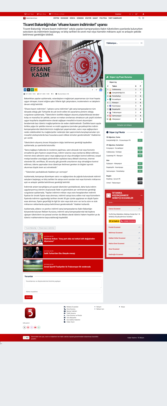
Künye (123, 307)
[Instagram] (31, 327)
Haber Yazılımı (132, 338)
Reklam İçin (100, 309)
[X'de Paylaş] (28, 89)
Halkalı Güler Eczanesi (117, 238)
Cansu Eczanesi (115, 209)
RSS (27, 338)
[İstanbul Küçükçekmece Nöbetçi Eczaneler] (141, 195)
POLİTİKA (103, 18)
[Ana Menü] (143, 18)
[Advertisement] (124, 60)
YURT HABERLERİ (115, 18)
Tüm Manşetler (71, 318)
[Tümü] (141, 43)
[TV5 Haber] (30, 18)
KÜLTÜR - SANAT (91, 18)
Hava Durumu (71, 309)
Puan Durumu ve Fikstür (74, 315)
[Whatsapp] (38, 327)
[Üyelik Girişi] (142, 14)
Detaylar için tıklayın (124, 125)
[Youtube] (35, 327)
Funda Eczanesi (114, 227)
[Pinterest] (28, 327)
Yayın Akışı (42, 14)
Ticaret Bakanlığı (30, 228)
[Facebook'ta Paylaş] (25, 89)
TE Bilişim (141, 338)
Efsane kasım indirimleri (47, 228)
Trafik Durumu (71, 313)
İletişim (98, 307)
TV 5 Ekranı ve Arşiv (57, 14)
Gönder (28, 297)
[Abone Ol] (100, 90)
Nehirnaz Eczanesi (116, 233)
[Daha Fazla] (35, 89)
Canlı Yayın (30, 14)
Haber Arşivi (71, 322)
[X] (24, 327)
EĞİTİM (56, 18)
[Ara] (139, 18)
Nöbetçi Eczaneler (72, 307)
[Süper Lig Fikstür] (141, 132)
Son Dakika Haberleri (73, 320)
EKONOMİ (64, 18)
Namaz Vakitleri (72, 311)
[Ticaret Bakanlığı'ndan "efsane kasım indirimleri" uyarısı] (63, 63)
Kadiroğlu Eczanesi (116, 254)
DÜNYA (72, 18)
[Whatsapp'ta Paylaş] (32, 89)
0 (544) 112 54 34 (129, 221)
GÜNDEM (80, 18)
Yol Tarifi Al (115, 221)
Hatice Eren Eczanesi (116, 243)
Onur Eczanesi (114, 249)
